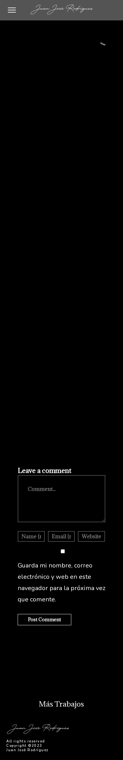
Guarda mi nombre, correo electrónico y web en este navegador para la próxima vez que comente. (61, 582)
